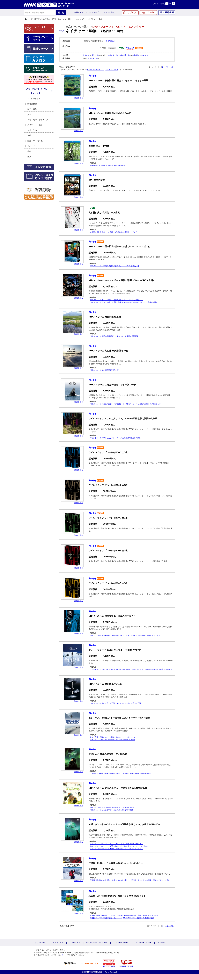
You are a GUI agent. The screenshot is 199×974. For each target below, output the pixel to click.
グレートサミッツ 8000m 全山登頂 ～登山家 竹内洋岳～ (110, 669)
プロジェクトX (33, 99)
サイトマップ (93, 12)
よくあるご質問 (57, 943)
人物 (29, 114)
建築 (29, 156)
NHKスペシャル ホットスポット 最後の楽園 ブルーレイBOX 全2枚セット (116, 300)
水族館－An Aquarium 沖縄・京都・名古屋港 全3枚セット (137, 915)
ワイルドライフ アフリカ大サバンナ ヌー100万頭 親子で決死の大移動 (115, 438)
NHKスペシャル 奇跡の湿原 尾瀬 (101, 336)
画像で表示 (110, 41)
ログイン (130, 12)
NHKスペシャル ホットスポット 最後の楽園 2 (140, 302)
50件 (90, 58)
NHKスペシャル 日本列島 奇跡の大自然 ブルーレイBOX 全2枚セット (114, 266)
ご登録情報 (166, 12)
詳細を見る (78, 98)
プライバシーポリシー (142, 943)
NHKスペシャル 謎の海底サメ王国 (102, 703)
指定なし (86, 55)
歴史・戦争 (32, 109)
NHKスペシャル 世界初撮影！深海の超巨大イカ (107, 635)
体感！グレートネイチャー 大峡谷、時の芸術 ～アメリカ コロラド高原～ (116, 849)
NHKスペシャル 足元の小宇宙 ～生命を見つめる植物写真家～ (112, 807)
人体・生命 (32, 130)
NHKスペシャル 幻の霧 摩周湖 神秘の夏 (104, 370)
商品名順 (135, 55)
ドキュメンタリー (80, 19)
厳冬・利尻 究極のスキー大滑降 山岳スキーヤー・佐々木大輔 (112, 737)
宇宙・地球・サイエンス (37, 120)
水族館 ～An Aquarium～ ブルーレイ (103, 915)
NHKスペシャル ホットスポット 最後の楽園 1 (106, 302)
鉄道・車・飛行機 (35, 141)
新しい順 (95, 55)
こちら (64, 955)
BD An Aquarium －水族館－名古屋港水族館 (138, 918)
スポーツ (31, 146)
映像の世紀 (32, 104)
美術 (29, 151)
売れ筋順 (144, 55)
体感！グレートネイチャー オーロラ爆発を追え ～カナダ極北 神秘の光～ (116, 844)
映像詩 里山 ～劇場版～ (98, 165)
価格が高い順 (124, 55)
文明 (29, 135)
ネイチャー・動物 (35, 125)
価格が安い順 (113, 55)
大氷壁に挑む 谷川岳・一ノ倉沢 (101, 232)
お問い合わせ (39, 943)
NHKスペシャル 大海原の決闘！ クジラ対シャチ (107, 404)
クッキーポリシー (121, 943)
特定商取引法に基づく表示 (96, 943)
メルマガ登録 (109, 12)
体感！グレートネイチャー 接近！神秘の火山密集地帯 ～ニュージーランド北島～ (119, 846)
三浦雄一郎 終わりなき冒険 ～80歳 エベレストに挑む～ (110, 880)
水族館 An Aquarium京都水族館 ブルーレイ (106, 918)
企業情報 (161, 943)
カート (148, 12)
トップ (29, 19)
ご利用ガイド (78, 12)
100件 (95, 58)
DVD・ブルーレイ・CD (61, 19)
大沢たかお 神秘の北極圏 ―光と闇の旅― (105, 773)
